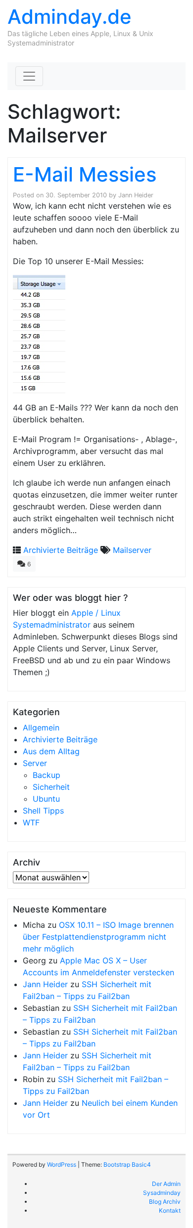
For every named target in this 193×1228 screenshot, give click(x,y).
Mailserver (132, 550)
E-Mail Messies (84, 174)
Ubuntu (46, 799)
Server (35, 763)
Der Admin (166, 1183)
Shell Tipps (43, 811)
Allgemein (41, 727)
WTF (31, 822)
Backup (46, 775)
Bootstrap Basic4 (127, 1164)
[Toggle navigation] (29, 76)
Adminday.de (69, 16)
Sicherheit (51, 787)
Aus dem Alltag (51, 751)
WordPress (61, 1164)
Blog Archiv (165, 1201)
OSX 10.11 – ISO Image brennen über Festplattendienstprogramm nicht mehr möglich (98, 937)
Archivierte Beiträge (60, 550)
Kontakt (170, 1210)
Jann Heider (135, 195)
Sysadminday (162, 1192)
